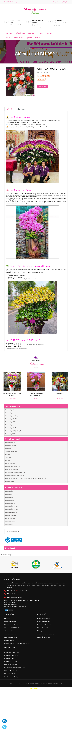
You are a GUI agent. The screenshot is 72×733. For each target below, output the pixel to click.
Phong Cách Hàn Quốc (11, 655)
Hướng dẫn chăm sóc (43, 637)
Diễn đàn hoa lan (9, 640)
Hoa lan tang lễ (9, 481)
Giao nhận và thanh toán (44, 624)
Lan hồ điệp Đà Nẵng (11, 416)
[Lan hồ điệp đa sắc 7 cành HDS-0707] (12, 381)
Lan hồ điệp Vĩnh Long (11, 434)
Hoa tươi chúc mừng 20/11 (13, 466)
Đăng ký (65, 2)
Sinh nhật (8, 448)
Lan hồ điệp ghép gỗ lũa (12, 463)
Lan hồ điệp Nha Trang (12, 428)
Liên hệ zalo (42, 86)
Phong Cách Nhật (9, 658)
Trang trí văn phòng (11, 451)
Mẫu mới (7, 460)
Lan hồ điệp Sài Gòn (11, 410)
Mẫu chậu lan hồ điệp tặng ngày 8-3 (15, 472)
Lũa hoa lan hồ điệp (10, 674)
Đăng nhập (55, 2)
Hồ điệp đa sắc (9, 500)
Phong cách (18, 38)
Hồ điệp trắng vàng (10, 503)
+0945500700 (9, 2)
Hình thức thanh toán (10, 621)
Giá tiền (49, 33)
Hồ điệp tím (8, 494)
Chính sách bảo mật (10, 634)
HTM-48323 (59, 393)
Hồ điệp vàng (9, 497)
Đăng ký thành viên (42, 631)
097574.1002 (34, 688)
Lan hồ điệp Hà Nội (10, 413)
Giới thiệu (7, 618)
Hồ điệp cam (9, 524)
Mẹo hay (29, 38)
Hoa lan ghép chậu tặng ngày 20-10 (15, 475)
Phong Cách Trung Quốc (11, 652)
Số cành (40, 33)
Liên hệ (37, 38)
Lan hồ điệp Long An (11, 425)
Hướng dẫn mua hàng (43, 618)
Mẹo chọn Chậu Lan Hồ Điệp (45, 634)
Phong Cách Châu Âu (10, 661)
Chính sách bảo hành (10, 631)
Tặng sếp (8, 457)
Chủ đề (8, 38)
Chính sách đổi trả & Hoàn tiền (13, 628)
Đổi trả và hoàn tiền (43, 628)
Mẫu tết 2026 (20, 33)
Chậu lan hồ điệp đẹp (11, 469)
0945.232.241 (23, 590)
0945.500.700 (11, 590)
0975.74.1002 (11, 593)
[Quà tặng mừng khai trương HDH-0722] (36, 381)
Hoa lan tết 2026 (10, 442)
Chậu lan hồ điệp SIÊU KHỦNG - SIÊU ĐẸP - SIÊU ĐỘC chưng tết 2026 (25, 478)
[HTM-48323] (59, 381)
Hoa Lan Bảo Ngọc (13, 531)
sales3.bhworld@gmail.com (24, 2)
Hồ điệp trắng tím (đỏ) (11, 506)
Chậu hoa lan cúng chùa (11, 670)
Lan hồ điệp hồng (10, 518)
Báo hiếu (7, 454)
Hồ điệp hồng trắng (10, 515)
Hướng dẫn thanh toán (43, 621)
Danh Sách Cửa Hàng (10, 637)
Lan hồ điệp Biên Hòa (11, 419)
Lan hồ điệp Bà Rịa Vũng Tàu (13, 431)
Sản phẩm (9, 33)
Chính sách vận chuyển (11, 624)
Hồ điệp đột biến (10, 521)
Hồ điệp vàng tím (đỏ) (11, 512)
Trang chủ (27, 49)
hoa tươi (45, 72)
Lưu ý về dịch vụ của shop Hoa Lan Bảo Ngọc (17, 643)
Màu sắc (31, 33)
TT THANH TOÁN (31, 696)
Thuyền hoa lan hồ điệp (11, 677)
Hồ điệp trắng (9, 491)
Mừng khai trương (10, 445)
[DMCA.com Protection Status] (8, 610)
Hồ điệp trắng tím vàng (11, 509)
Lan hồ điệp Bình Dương (12, 422)
